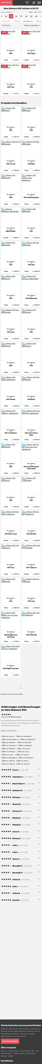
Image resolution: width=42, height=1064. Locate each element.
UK (40, 12)
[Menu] (39, 3)
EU (30, 12)
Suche (33, 3)
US (35, 12)
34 (6, 16)
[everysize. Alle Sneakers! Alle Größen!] (6, 3)
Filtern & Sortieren (31, 25)
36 (16, 16)
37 (21, 16)
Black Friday (30, 1053)
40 (36, 16)
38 (26, 16)
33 (1, 16)
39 (31, 16)
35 (11, 16)
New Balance (15, 694)
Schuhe (8, 694)
